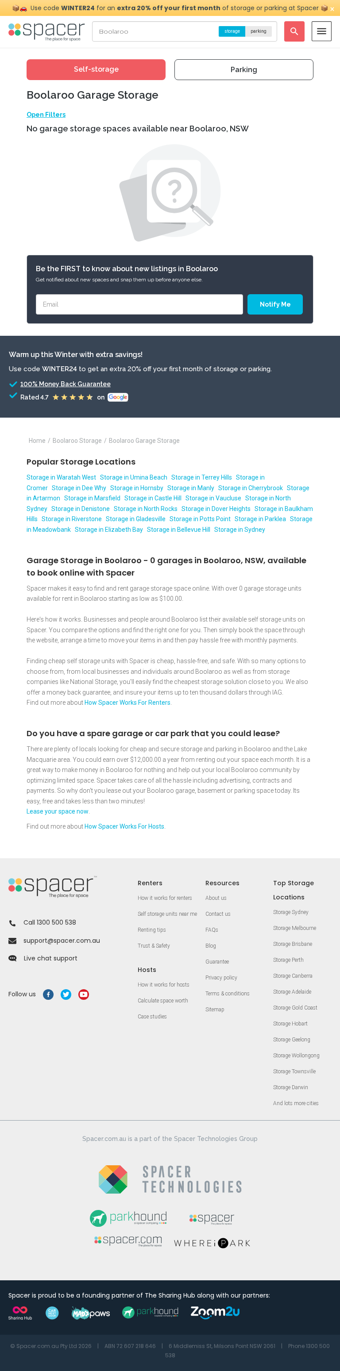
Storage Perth (288, 960)
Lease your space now (58, 811)
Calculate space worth (163, 1001)
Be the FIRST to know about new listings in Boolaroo (127, 269)
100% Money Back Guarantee (65, 384)
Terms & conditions (227, 994)
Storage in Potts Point (200, 518)
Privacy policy (221, 978)
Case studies (152, 1017)
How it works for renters (165, 898)
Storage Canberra (293, 976)
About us (216, 898)
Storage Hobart (290, 1024)
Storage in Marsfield (92, 498)
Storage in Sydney (239, 529)
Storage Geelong (291, 1040)
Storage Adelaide (292, 992)
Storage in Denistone (80, 508)
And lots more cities (296, 1103)
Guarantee (217, 962)
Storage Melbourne (294, 928)
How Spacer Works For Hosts (124, 826)
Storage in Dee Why (79, 488)
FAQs (211, 930)
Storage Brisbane (292, 944)
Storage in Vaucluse (213, 498)
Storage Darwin (290, 1087)
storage (232, 31)
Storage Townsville (294, 1071)
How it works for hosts (163, 985)
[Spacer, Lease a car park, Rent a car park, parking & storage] (48, 31)
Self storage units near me (167, 914)
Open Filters (46, 114)
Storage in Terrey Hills (201, 477)
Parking (244, 69)
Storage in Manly (190, 488)
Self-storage (96, 69)
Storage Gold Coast (295, 1008)
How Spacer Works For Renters (127, 702)
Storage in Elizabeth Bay (109, 529)
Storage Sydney (291, 912)
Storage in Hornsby (136, 488)
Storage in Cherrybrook (250, 488)
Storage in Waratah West (61, 477)
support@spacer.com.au (61, 940)
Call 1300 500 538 (49, 922)
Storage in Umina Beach (133, 477)
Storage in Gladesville (136, 518)
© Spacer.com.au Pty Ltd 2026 (51, 1346)
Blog (210, 946)
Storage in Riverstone (72, 518)
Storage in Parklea (260, 518)
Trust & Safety (154, 946)
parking (259, 31)
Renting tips (152, 930)
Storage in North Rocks (146, 508)
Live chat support (50, 958)
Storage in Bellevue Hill (178, 529)
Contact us (218, 914)
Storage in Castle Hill (153, 498)
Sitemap (214, 1009)
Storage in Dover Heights (216, 508)
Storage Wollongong (296, 1055)
